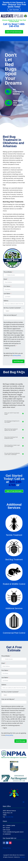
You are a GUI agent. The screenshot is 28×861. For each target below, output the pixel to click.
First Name (7, 286)
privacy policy (17, 355)
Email (5, 279)
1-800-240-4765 (17, 25)
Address (6, 301)
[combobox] (5, 275)
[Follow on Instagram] (10, 843)
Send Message (18, 361)
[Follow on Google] (7, 843)
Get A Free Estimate (14, 32)
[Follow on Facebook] (4, 843)
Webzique (22, 857)
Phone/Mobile (8, 272)
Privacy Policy (7, 848)
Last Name (7, 293)
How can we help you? (10, 315)
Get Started (14, 9)
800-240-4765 (9, 817)
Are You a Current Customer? (12, 308)
